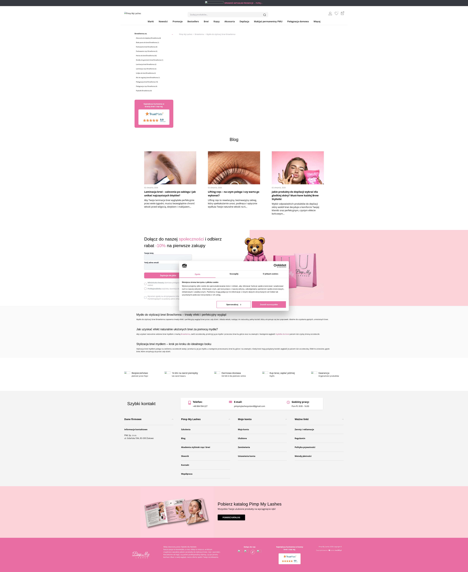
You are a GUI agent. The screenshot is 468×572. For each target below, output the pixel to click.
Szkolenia (185, 429)
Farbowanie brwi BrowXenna (146, 47)
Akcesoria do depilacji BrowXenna (148, 38)
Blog (183, 438)
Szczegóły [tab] (234, 274)
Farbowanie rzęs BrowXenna (146, 51)
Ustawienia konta (246, 456)
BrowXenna (141, 33)
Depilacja (244, 21)
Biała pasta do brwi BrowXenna (147, 42)
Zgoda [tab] (197, 274)
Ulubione (242, 438)
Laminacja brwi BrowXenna (146, 64)
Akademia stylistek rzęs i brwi (195, 447)
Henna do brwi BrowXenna (146, 56)
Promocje (178, 21)
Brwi (206, 21)
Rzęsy (217, 21)
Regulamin (300, 438)
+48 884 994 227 (200, 406)
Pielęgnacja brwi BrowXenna (147, 82)
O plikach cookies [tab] (270, 274)
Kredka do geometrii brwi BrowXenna (149, 60)
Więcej (317, 21)
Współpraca (186, 474)
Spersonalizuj (232, 304)
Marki (151, 21)
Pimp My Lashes (185, 34)
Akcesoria (229, 21)
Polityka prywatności (305, 447)
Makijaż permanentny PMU (268, 21)
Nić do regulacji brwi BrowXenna (148, 77)
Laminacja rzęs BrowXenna (146, 69)
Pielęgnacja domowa (298, 21)
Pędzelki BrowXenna (144, 91)
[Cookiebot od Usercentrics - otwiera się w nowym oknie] (275, 266)
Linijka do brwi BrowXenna (146, 73)
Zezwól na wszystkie (269, 304)
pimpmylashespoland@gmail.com (249, 406)
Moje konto (243, 429)
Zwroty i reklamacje (304, 429)
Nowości (163, 21)
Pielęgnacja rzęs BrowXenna (146, 86)
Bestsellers (193, 21)
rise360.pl (338, 550)
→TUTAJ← (258, 3)
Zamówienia (244, 447)
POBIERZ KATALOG (231, 517)
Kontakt (185, 465)
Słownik (185, 456)
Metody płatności (303, 456)
